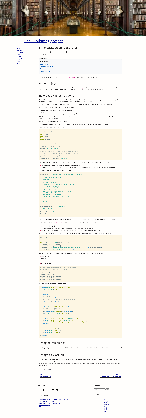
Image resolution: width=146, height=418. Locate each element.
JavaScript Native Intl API (46, 401)
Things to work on (45, 71)
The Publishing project (43, 41)
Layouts (19, 54)
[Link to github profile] (39, 390)
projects (20, 59)
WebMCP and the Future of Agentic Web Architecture (54, 399)
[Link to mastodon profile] (57, 390)
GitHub (19, 50)
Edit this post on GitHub (47, 369)
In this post (45, 61)
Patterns (20, 52)
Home (19, 48)
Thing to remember (45, 69)
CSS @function (43, 406)
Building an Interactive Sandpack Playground (52, 403)
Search (108, 389)
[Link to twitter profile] (48, 390)
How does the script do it (47, 66)
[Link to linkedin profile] (43, 390)
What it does (44, 64)
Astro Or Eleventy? (44, 405)
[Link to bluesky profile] (52, 390)
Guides (19, 57)
